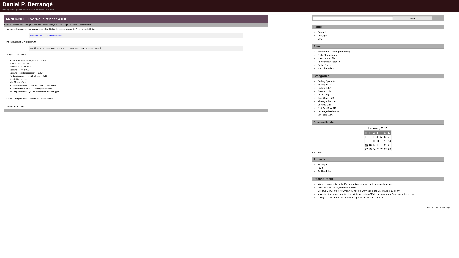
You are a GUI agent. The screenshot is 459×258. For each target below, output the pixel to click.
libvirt (51, 25)
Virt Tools (58, 25)
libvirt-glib (73, 25)
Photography (324, 101)
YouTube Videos (326, 68)
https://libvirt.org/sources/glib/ (46, 35)
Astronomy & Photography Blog (334, 51)
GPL (320, 39)
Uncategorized (325, 111)
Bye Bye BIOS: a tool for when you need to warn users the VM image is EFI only (359, 191)
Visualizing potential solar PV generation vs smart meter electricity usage (355, 184)
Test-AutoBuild (325, 108)
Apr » (320, 152)
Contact (322, 32)
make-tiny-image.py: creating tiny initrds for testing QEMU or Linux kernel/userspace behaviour (366, 194)
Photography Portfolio (329, 61)
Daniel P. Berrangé (27, 4)
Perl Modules (324, 171)
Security (322, 104)
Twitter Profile (324, 65)
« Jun (314, 152)
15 (366, 145)
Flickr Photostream (327, 55)
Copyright (323, 35)
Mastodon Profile (326, 58)
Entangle (322, 84)
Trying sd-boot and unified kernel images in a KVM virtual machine (351, 197)
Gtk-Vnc (322, 91)
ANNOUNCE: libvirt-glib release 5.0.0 (337, 187)
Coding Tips (324, 81)
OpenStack (323, 98)
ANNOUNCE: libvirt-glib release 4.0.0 (35, 19)
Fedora (45, 25)
